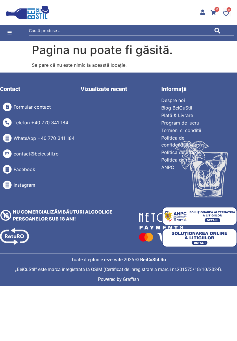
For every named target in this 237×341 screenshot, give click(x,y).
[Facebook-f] (7, 169)
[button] (9, 33)
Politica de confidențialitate (179, 141)
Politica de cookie (181, 152)
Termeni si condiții (181, 130)
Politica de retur (178, 160)
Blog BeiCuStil (176, 108)
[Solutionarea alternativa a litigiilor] (199, 216)
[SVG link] (27, 12)
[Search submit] (218, 32)
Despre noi (173, 100)
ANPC (167, 167)
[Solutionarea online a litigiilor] (199, 238)
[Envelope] (7, 153)
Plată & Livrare (177, 115)
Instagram (24, 185)
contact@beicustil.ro (36, 154)
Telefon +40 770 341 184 (41, 122)
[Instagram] (7, 185)
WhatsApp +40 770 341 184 (44, 138)
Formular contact (32, 107)
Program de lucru (180, 123)
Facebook (24, 169)
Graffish (131, 279)
